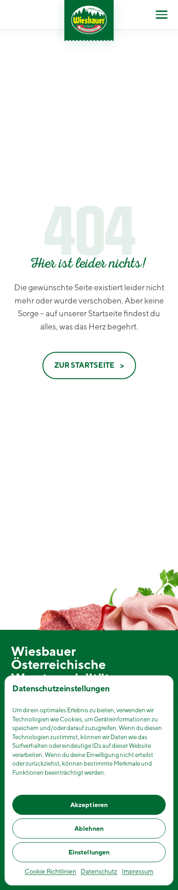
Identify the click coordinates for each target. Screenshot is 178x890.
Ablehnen (89, 828)
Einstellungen (89, 852)
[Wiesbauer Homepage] (89, 20)
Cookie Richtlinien (50, 871)
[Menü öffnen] (161, 14)
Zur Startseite (84, 365)
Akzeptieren (89, 804)
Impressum (137, 871)
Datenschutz (99, 871)
